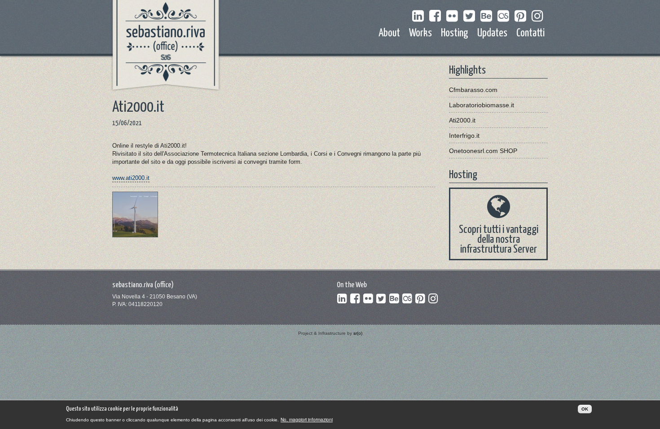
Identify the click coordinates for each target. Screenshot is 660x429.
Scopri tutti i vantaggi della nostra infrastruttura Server (498, 239)
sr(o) (357, 333)
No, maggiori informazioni (307, 419)
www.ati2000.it (131, 178)
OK (584, 409)
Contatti (530, 33)
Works (420, 33)
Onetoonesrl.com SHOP (483, 150)
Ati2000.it (462, 120)
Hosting (454, 33)
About (389, 33)
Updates (492, 33)
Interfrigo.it (464, 135)
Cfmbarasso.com (473, 89)
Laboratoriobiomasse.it (481, 105)
